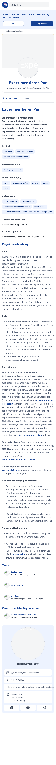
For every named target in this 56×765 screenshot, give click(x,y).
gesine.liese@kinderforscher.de (25, 672)
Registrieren (42, 24)
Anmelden (13, 24)
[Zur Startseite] (5, 5)
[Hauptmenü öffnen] (52, 5)
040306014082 (17, 679)
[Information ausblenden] (51, 14)
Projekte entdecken (14, 31)
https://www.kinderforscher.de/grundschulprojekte (31, 687)
